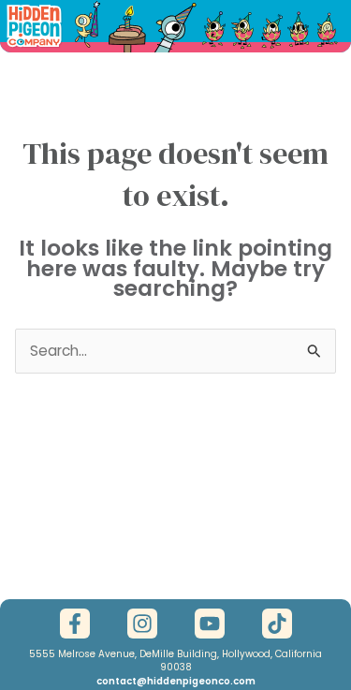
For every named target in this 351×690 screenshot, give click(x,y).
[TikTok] (277, 624)
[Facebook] (75, 624)
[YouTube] (210, 624)
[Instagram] (142, 624)
